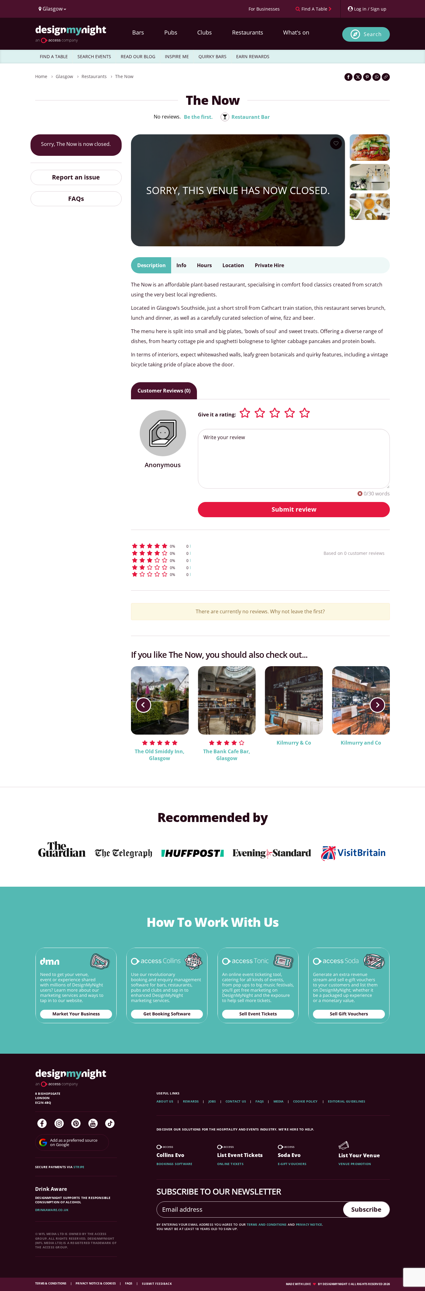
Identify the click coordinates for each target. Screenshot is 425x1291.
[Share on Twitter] (358, 77)
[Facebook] (42, 1123)
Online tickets (230, 1164)
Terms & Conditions (51, 1283)
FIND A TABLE (54, 56)
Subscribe (366, 1209)
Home (41, 76)
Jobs (212, 1101)
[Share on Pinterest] (367, 77)
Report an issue (76, 177)
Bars (138, 32)
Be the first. (198, 117)
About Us (165, 1101)
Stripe (78, 1167)
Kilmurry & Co (294, 742)
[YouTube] (93, 1123)
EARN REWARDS (252, 56)
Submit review (294, 509)
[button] (216, 546)
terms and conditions (267, 1224)
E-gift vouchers (292, 1164)
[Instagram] (59, 1123)
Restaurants (247, 32)
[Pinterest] (76, 1123)
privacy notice (309, 1224)
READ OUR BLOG (138, 56)
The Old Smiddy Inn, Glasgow (159, 755)
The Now (124, 76)
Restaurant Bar (250, 117)
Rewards (191, 1101)
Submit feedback (157, 1284)
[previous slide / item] (143, 705)
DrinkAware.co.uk (51, 1210)
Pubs (170, 32)
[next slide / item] (377, 705)
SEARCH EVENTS (94, 56)
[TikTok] (109, 1123)
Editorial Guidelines (346, 1101)
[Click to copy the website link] (386, 77)
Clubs (204, 32)
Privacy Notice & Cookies (96, 1283)
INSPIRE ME (177, 56)
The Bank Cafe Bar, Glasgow (226, 755)
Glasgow (64, 76)
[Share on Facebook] (348, 77)
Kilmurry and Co (361, 742)
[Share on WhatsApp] (376, 77)
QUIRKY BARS (212, 56)
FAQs (76, 198)
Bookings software (174, 1164)
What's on (296, 32)
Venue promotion (355, 1164)
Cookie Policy (306, 1101)
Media (278, 1101)
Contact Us (236, 1101)
